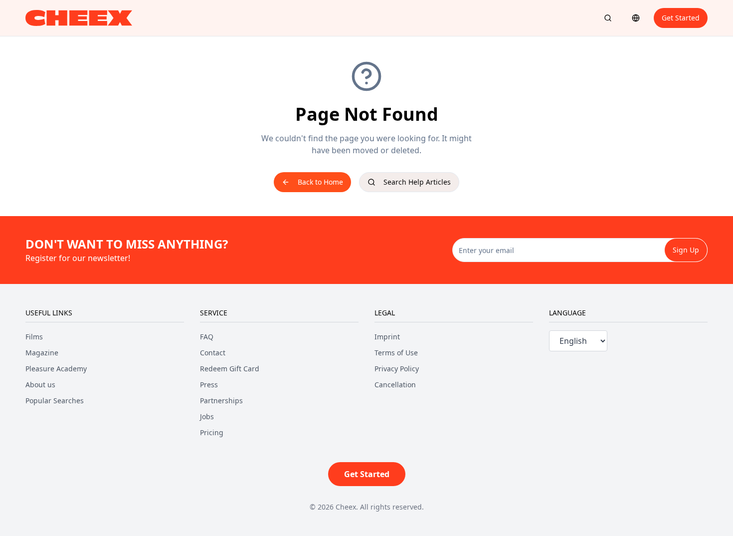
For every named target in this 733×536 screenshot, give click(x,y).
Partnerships (221, 400)
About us (40, 384)
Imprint (387, 336)
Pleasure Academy (56, 368)
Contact (212, 352)
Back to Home (320, 182)
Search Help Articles (417, 182)
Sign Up (686, 250)
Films (34, 336)
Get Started (681, 17)
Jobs (207, 416)
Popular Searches (54, 400)
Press (209, 384)
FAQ (206, 336)
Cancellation (395, 384)
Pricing (211, 432)
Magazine (41, 352)
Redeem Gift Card (229, 368)
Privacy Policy (396, 368)
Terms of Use (396, 352)
